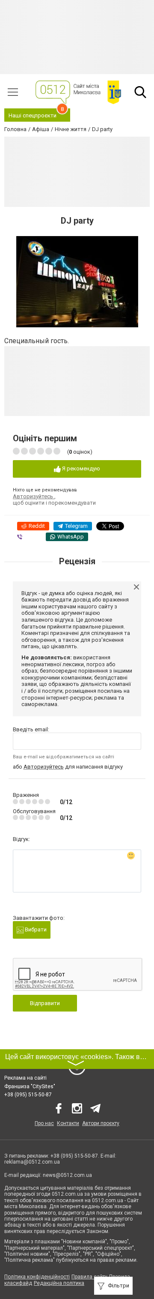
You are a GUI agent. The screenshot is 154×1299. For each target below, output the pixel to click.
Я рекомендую (80, 468)
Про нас (44, 1123)
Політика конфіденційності (37, 1277)
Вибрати (35, 929)
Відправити (45, 1003)
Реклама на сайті (25, 1078)
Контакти (68, 1123)
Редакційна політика (59, 1283)
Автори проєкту (100, 1123)
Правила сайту (89, 1277)
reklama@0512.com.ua (32, 1162)
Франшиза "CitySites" (29, 1086)
